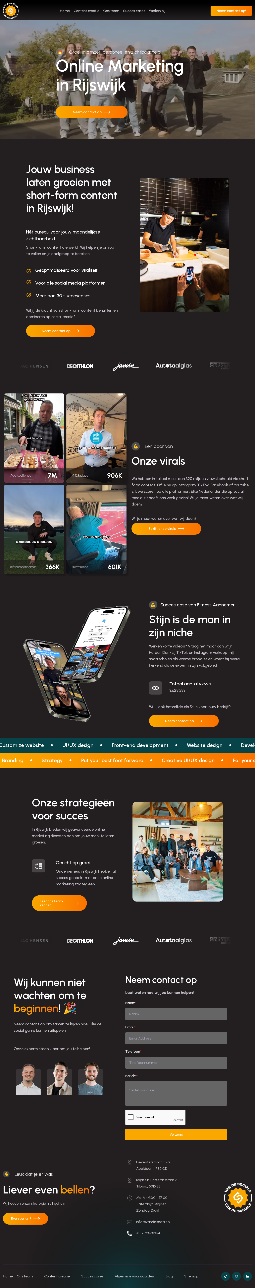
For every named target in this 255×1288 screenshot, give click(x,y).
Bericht (131, 1076)
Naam (130, 1003)
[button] (231, 11)
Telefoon (133, 1051)
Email (130, 1027)
